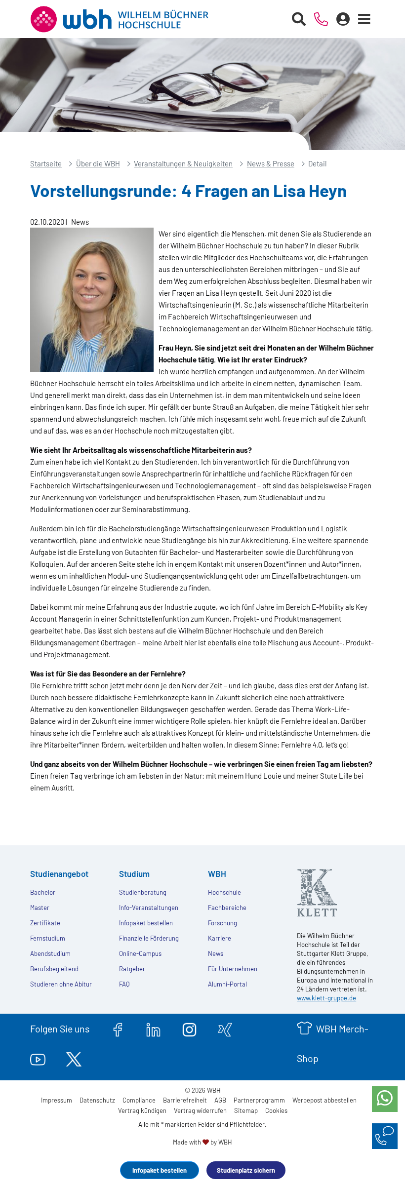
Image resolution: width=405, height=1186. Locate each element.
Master (39, 907)
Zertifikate (45, 923)
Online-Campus (140, 953)
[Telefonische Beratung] (321, 19)
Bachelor (42, 892)
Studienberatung (142, 892)
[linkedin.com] (153, 1028)
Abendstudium (50, 953)
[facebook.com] (117, 1028)
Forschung (222, 923)
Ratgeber (132, 969)
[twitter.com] (73, 1058)
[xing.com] (225, 1028)
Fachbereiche (227, 907)
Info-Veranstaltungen (148, 907)
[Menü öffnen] (364, 19)
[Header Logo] (127, 19)
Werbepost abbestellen (324, 1100)
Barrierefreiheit (185, 1100)
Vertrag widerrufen (200, 1110)
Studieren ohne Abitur (61, 984)
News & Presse (270, 163)
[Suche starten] (299, 19)
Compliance (139, 1100)
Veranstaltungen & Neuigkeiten (183, 163)
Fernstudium (47, 938)
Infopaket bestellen (159, 1170)
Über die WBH (98, 163)
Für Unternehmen (232, 969)
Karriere (219, 938)
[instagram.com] (189, 1028)
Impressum (56, 1100)
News (215, 953)
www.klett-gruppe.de (326, 998)
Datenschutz (97, 1100)
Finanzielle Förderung (149, 938)
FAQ (124, 984)
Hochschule (224, 892)
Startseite (46, 163)
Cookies (276, 1110)
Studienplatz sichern (246, 1170)
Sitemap (246, 1110)
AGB (220, 1100)
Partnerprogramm (259, 1100)
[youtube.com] (37, 1058)
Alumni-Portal (227, 984)
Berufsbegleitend (54, 969)
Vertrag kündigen (142, 1110)
